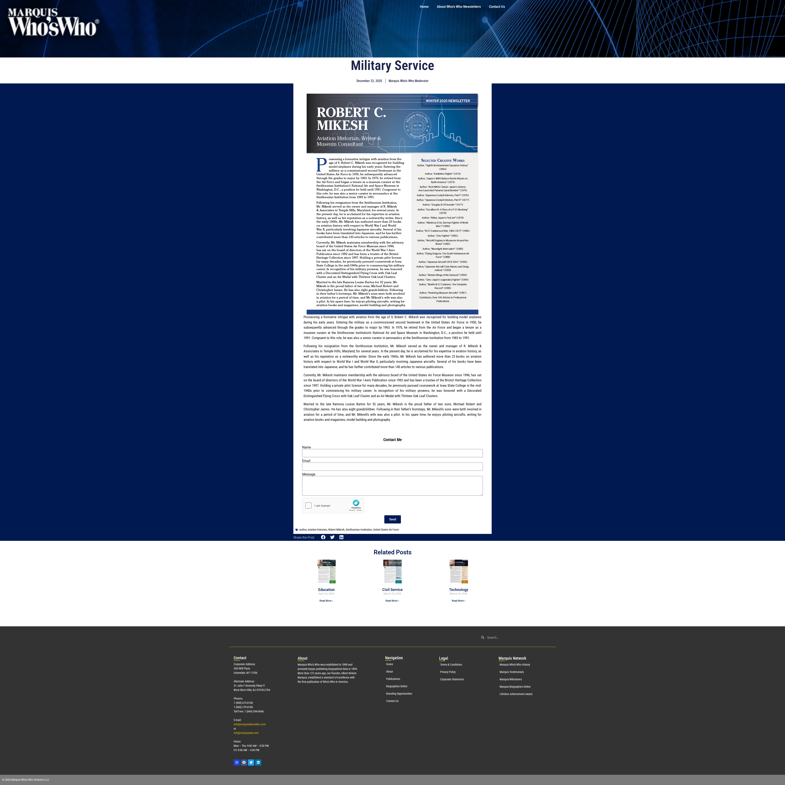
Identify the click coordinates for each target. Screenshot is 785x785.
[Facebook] (244, 762)
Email (306, 461)
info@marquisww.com (246, 732)
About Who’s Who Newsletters (459, 7)
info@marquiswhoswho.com (250, 724)
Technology (458, 589)
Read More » (326, 600)
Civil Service (392, 589)
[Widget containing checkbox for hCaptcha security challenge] (333, 505)
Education (326, 589)
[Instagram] (237, 762)
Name (306, 447)
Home (424, 7)
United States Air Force (386, 529)
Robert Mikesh (336, 529)
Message (308, 474)
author (302, 529)
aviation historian (317, 529)
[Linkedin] (258, 762)
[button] (323, 537)
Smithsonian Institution (359, 529)
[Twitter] (251, 762)
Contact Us (497, 7)
